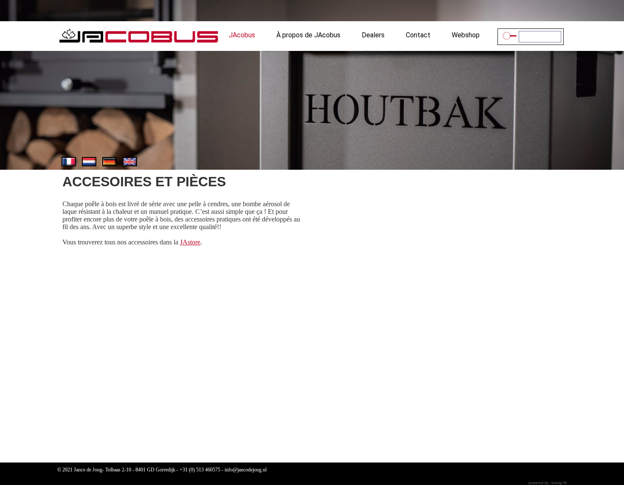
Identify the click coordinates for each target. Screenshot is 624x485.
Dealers (373, 35)
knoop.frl (559, 483)
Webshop (466, 35)
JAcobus (242, 35)
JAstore (190, 242)
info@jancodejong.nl (246, 470)
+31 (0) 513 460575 (200, 470)
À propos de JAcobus (308, 35)
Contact (418, 35)
